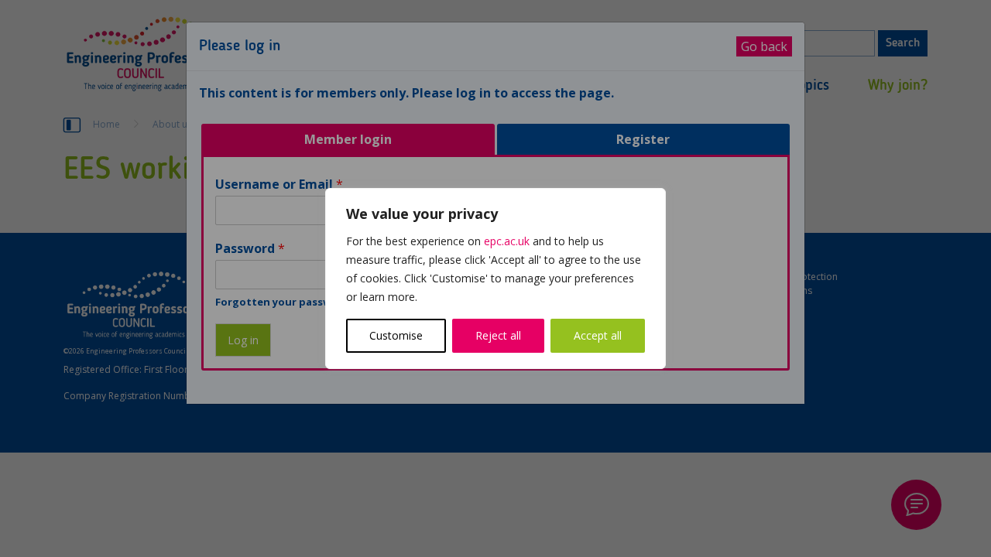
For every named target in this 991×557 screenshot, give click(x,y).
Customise (396, 335)
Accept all (598, 335)
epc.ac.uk (507, 241)
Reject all (498, 335)
